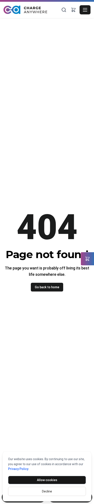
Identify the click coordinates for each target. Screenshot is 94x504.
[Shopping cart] (73, 9)
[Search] (63, 9)
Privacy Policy (18, 469)
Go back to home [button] (47, 287)
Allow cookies (47, 480)
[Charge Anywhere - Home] (31, 10)
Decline (47, 491)
